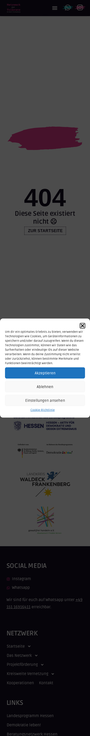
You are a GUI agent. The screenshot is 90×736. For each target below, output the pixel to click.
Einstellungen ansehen (45, 400)
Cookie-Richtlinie (42, 410)
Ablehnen (45, 387)
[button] (82, 325)
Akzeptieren (45, 373)
